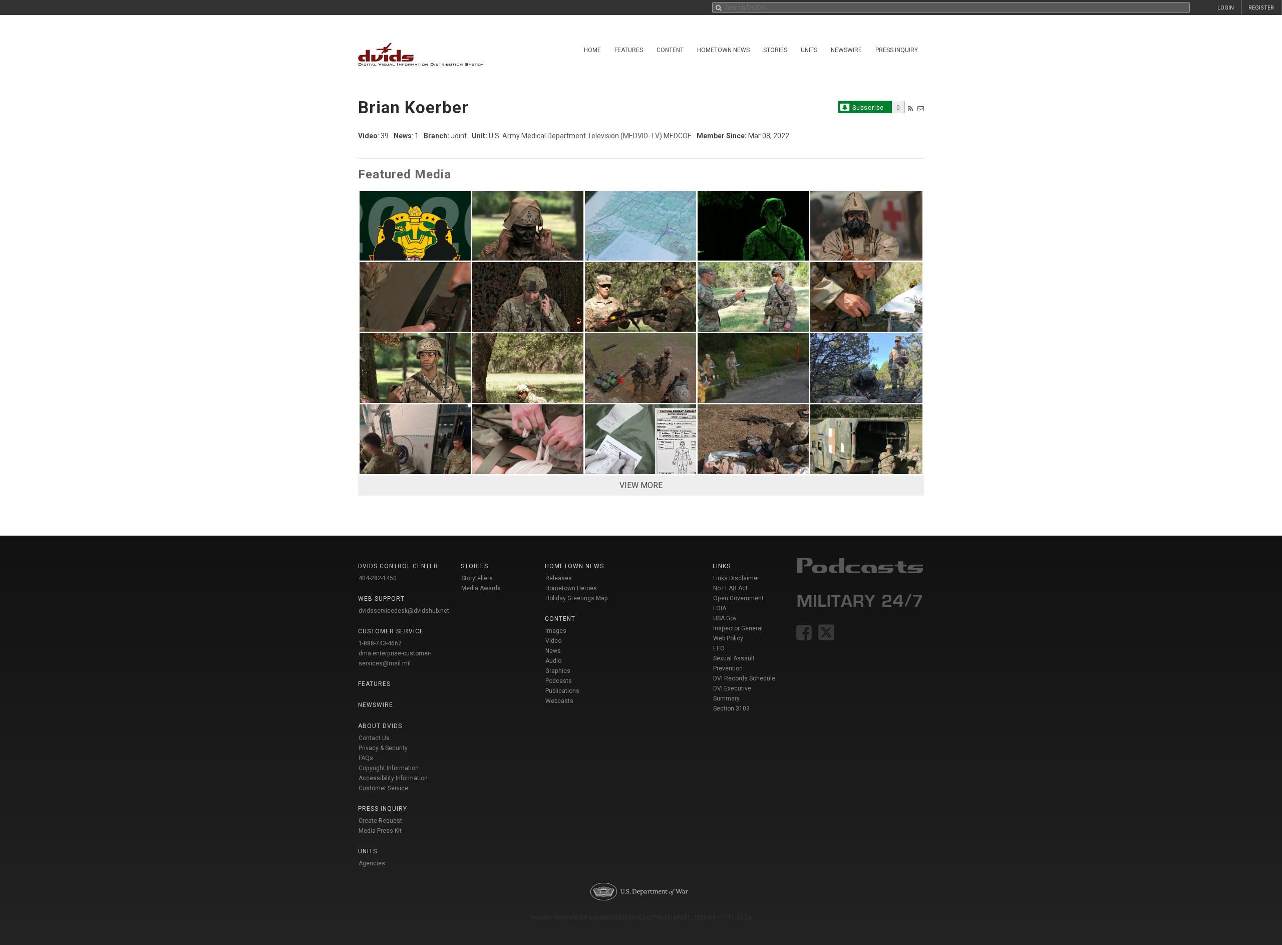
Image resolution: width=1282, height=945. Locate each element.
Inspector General (738, 628)
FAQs (366, 758)
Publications (562, 690)
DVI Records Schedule (744, 678)
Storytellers (477, 578)
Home (592, 50)
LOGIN (1225, 8)
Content (670, 50)
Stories (775, 50)
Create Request (380, 820)
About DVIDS (380, 726)
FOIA (719, 608)
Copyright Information (389, 768)
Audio (553, 660)
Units (809, 50)
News (553, 650)
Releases (558, 578)
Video (553, 640)
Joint (459, 136)
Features (628, 50)
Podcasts (558, 680)
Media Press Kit (380, 830)
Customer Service (383, 788)
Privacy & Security (383, 748)
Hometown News (723, 50)
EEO (719, 648)
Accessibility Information (393, 778)
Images (555, 630)
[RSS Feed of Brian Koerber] (910, 108)
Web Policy (728, 638)
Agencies (372, 863)
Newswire (846, 50)
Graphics (557, 670)
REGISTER (1261, 8)
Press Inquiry (896, 50)
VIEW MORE (641, 485)
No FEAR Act (730, 588)
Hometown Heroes (571, 588)
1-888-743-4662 (380, 643)
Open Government (738, 598)
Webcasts (559, 700)
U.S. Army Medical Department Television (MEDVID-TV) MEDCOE (590, 136)
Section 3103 (731, 708)
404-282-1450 (378, 578)
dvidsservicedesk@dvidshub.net (404, 610)
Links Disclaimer (736, 578)
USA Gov (725, 618)
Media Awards (481, 588)
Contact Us (374, 738)
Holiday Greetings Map (576, 598)
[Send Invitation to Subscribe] (920, 108)
